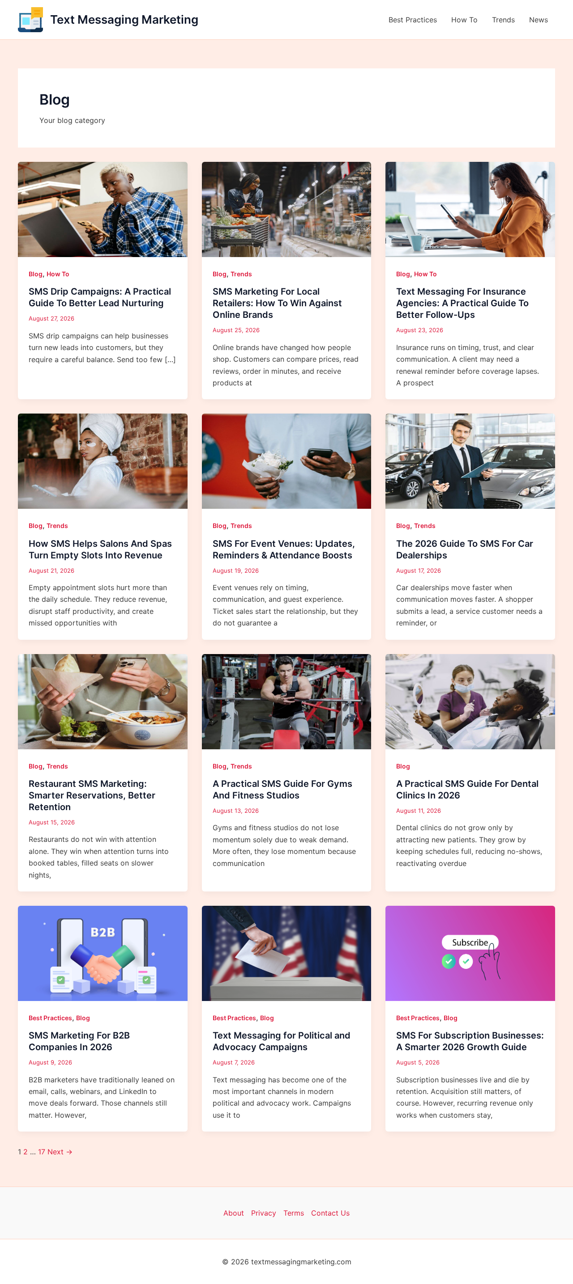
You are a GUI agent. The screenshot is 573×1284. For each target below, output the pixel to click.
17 (41, 1151)
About (233, 1212)
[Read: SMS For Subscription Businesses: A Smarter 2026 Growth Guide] (470, 952)
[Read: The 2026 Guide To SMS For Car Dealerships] (470, 460)
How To (464, 19)
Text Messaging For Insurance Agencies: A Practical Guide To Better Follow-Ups (462, 303)
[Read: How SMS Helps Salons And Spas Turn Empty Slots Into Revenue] (103, 460)
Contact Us (330, 1212)
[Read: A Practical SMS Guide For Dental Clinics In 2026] (470, 701)
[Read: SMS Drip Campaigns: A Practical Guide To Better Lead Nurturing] (103, 208)
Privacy (263, 1212)
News (538, 19)
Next (60, 1151)
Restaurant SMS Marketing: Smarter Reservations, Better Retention (92, 795)
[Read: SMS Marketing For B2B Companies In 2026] (103, 952)
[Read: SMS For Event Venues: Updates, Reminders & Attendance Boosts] (287, 460)
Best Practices (413, 19)
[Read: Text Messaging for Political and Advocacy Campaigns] (287, 952)
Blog (36, 274)
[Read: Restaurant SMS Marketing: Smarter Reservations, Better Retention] (103, 701)
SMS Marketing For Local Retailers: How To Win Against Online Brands (277, 303)
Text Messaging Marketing (124, 19)
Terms (293, 1212)
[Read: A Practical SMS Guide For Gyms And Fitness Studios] (287, 701)
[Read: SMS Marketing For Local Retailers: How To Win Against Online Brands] (287, 208)
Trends (503, 19)
